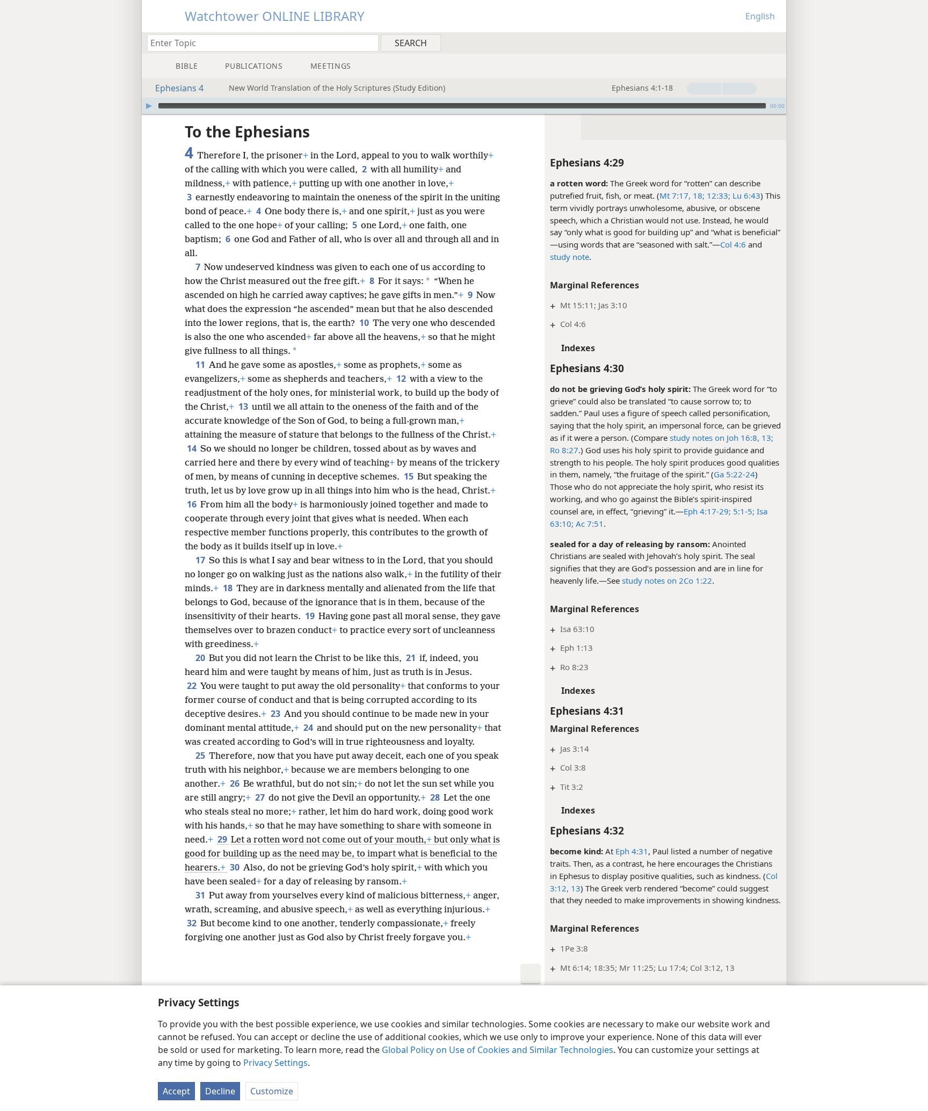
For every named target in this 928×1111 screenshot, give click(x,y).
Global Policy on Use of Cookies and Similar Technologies (497, 1050)
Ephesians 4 (179, 88)
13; (766, 437)
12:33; (717, 195)
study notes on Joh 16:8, (714, 437)
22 (192, 686)
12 (402, 378)
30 (235, 867)
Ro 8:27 (564, 450)
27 (260, 797)
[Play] (148, 105)
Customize (271, 1091)
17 (201, 560)
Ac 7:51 (589, 523)
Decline (220, 1091)
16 (192, 504)
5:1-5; (743, 511)
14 (192, 448)
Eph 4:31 (631, 851)
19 (310, 616)
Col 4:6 (733, 244)
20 (201, 658)
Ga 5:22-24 (734, 474)
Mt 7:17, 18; (682, 195)
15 (409, 476)
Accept (176, 1091)
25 (201, 755)
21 (411, 658)
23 (276, 714)
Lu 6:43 (745, 195)
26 (235, 783)
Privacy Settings (275, 1063)
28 (435, 797)
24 (309, 728)
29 (223, 839)
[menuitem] (774, 42)
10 (365, 323)
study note (569, 256)
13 (244, 406)
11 (201, 365)
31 (201, 895)
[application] (464, 106)
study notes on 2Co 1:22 (667, 580)
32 (192, 923)
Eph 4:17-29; (707, 511)
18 (228, 588)
